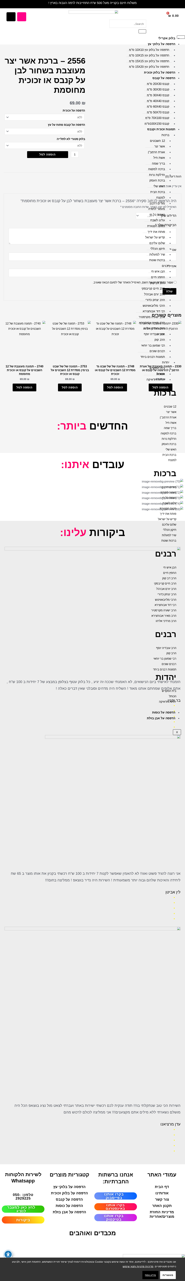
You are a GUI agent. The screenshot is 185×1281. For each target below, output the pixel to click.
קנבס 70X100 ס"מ (157, 118)
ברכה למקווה (156, 169)
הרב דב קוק (157, 283)
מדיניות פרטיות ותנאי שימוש (138, 1266)
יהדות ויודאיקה (156, 379)
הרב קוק (159, 339)
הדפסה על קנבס (163, 78)
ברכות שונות (157, 260)
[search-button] (142, 31)
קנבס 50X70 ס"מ (158, 112)
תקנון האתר (162, 1206)
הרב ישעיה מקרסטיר (152, 317)
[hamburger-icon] (181, 37)
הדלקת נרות (157, 175)
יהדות (165, 362)
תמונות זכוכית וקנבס (161, 129)
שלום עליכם (157, 243)
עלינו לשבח (157, 220)
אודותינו (162, 1193)
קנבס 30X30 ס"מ (158, 89)
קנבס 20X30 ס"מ (158, 84)
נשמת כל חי (157, 214)
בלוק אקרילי (166, 38)
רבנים (165, 266)
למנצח (160, 197)
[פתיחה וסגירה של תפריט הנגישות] (8, 1254)
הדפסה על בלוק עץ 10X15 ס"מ (149, 55)
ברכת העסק (157, 180)
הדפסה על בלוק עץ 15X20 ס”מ (149, 66)
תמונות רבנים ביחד (152, 357)
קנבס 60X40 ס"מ (158, 106)
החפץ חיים (158, 277)
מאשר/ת (168, 1275)
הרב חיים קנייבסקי (153, 288)
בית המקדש (157, 368)
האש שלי (159, 186)
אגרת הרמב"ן (156, 152)
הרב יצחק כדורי (155, 300)
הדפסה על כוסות (163, 712)
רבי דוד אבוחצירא (154, 311)
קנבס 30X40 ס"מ (158, 95)
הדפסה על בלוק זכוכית (159, 72)
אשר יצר (159, 146)
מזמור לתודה (156, 209)
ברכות (165, 135)
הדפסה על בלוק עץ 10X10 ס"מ (149, 50)
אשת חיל (159, 157)
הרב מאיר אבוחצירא (152, 322)
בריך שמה (158, 163)
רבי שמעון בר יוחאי (153, 345)
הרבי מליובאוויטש (154, 305)
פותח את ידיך (156, 231)
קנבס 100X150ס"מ (157, 123)
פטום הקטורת (156, 226)
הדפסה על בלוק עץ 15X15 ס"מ (149, 61)
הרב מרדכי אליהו (154, 328)
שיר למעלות (157, 254)
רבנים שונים (157, 351)
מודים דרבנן (157, 203)
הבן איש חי (158, 271)
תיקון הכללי (157, 248)
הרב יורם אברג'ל (154, 294)
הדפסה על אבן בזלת (161, 718)
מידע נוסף (150, 1275)
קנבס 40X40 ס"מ (158, 101)
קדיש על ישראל (155, 237)
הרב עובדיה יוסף (154, 334)
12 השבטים (157, 141)
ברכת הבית (157, 192)
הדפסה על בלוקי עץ (161, 44)
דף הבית (162, 1187)
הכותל (161, 374)
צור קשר (162, 1199)
